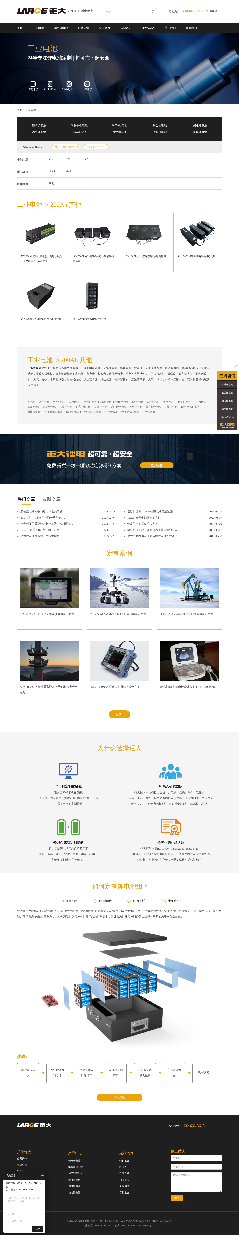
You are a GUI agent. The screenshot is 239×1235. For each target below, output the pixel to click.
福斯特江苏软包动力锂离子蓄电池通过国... (153, 529)
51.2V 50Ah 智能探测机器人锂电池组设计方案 (118, 614)
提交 (176, 1198)
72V (85, 158)
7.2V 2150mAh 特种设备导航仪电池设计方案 (47, 614)
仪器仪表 (124, 1180)
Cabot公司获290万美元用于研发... (40, 529)
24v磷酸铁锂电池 (53, 411)
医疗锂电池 (72, 411)
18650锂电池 (119, 125)
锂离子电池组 (83, 406)
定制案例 (104, 27)
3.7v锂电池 (111, 411)
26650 (52, 170)
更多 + (120, 714)
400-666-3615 (227, 416)
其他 (69, 170)
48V (68, 158)
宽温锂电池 (119, 132)
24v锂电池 (105, 402)
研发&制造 (148, 27)
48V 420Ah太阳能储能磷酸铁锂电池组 (145, 256)
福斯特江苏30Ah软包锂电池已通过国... (151, 511)
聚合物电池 (160, 125)
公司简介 (22, 1158)
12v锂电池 (74, 402)
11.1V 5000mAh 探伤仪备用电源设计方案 (115, 686)
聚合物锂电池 (153, 406)
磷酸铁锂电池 (79, 125)
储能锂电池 (200, 125)
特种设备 (124, 1160)
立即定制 (119, 1097)
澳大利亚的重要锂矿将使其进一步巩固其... (46, 523)
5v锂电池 (44, 402)
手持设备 (124, 1192)
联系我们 (191, 27)
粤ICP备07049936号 (162, 1221)
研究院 (20, 1171)
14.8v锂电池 (49, 406)
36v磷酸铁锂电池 (92, 411)
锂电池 (31, 402)
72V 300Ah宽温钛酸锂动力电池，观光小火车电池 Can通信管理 (41, 259)
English (213, 10)
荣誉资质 (22, 1165)
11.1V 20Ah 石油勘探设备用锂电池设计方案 (186, 614)
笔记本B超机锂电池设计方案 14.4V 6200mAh (187, 686)
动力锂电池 (61, 27)
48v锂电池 (168, 402)
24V (51, 158)
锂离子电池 (39, 125)
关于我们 (170, 27)
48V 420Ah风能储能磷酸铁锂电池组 (196, 256)
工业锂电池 (153, 402)
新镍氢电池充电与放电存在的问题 (41, 511)
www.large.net (148, 1225)
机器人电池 (34, 411)
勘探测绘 (124, 1186)
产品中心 (75, 1153)
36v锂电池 (137, 402)
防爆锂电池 (200, 132)
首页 (20, 27)
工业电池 (38, 27)
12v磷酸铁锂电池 (190, 406)
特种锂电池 (90, 402)
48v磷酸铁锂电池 (130, 411)
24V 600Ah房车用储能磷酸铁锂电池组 (41, 319)
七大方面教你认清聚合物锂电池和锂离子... (153, 536)
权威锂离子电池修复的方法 (144, 517)
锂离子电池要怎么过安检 (142, 523)
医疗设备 (124, 1173)
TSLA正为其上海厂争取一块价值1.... (42, 517)
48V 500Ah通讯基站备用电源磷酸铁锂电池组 (93, 259)
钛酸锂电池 (160, 132)
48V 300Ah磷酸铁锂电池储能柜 (90, 319)
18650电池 (33, 406)
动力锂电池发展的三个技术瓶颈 (40, 536)
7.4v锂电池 (149, 411)
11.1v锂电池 (200, 402)
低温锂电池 (79, 132)
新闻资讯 (125, 27)
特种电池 (83, 27)
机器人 (123, 1167)
